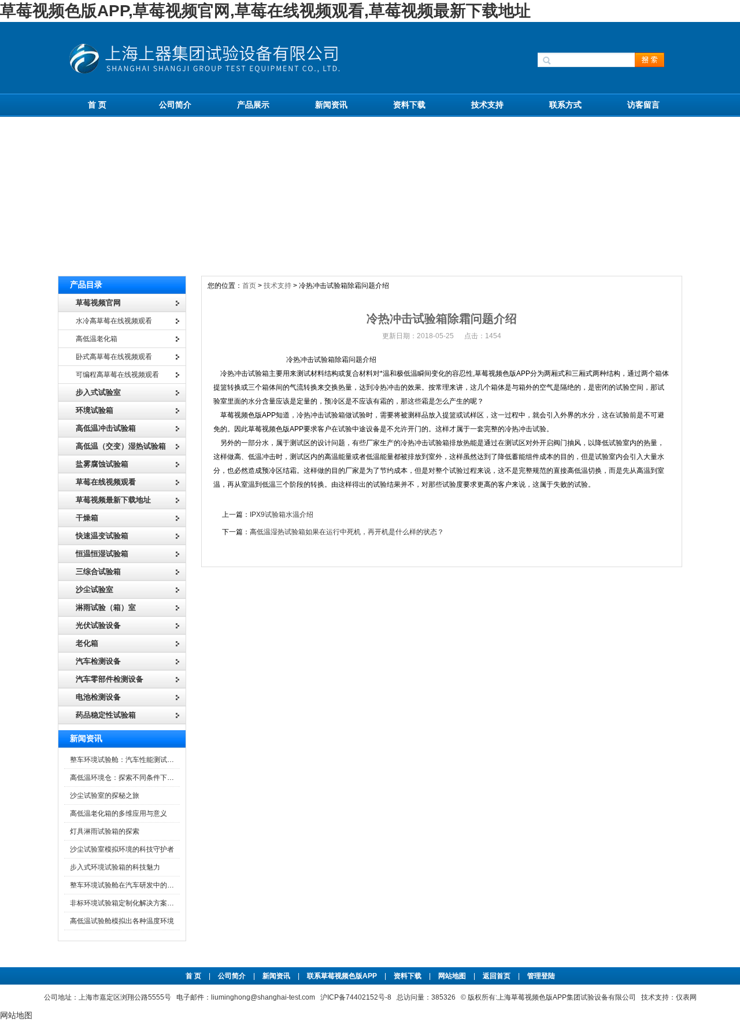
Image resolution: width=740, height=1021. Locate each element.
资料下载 (409, 104)
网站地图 (452, 976)
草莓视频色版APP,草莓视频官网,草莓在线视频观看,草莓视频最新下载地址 (265, 11)
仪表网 (686, 997)
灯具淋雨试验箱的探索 (104, 831)
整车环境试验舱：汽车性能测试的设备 (129, 760)
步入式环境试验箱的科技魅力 (115, 867)
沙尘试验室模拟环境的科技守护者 (122, 849)
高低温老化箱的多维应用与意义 (118, 813)
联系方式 (565, 104)
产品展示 (253, 104)
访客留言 (643, 104)
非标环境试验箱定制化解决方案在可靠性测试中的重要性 (156, 903)
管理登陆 (541, 976)
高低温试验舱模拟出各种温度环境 (122, 921)
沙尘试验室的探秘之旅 (104, 795)
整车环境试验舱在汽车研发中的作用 (125, 885)
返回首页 (497, 976)
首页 (249, 286)
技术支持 (487, 104)
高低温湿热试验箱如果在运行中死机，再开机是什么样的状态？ (347, 532)
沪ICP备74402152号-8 (355, 997)
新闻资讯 (331, 104)
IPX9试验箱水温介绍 (281, 514)
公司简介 (175, 104)
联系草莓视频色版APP (342, 976)
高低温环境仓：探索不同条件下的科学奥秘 (136, 778)
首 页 (97, 104)
